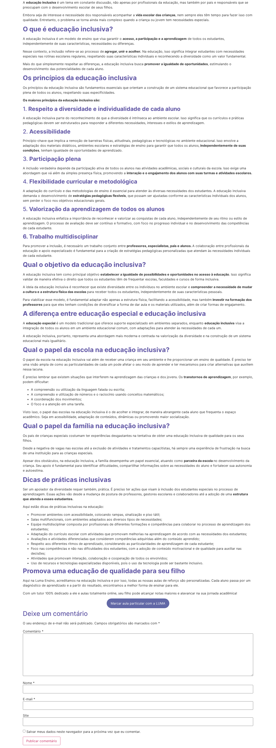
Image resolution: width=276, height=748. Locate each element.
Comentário (33, 631)
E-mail (29, 699)
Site (26, 715)
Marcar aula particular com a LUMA (138, 603)
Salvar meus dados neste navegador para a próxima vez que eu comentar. (83, 731)
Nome (29, 682)
